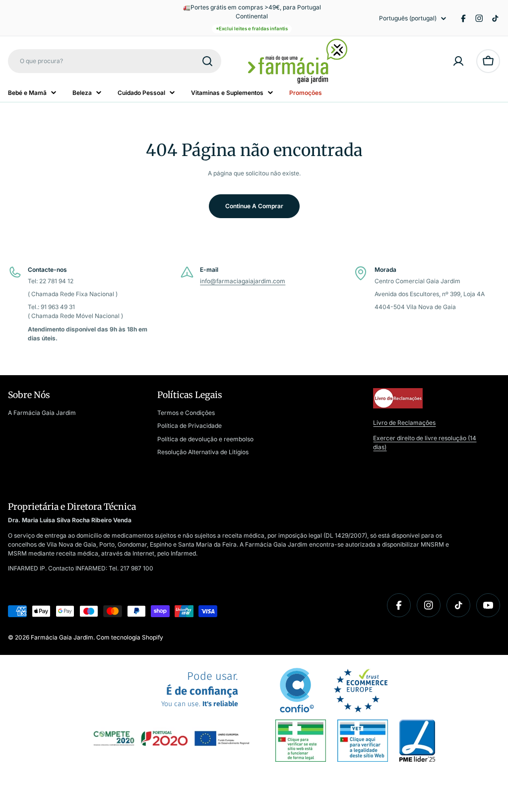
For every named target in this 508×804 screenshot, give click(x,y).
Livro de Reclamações (404, 422)
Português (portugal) (408, 18)
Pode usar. (199, 689)
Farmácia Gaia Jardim (62, 637)
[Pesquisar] (207, 61)
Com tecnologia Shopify (129, 637)
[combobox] (114, 61)
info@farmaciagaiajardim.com (242, 281)
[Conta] (458, 61)
